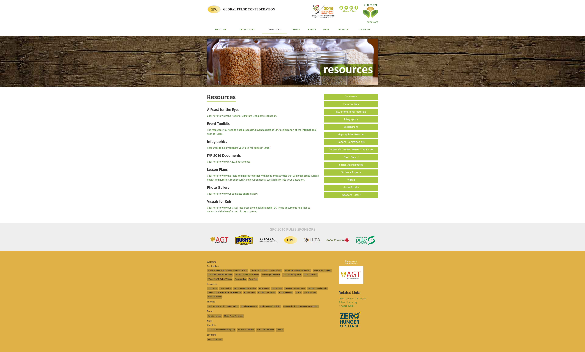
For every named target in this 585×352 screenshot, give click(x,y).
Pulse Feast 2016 (310, 275)
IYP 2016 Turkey (346, 306)
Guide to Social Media (322, 271)
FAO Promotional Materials (351, 111)
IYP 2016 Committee (246, 330)
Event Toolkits (351, 104)
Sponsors (364, 29)
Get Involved (247, 29)
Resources (274, 29)
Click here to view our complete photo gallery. (232, 193)
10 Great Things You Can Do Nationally (266, 271)
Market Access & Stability (270, 306)
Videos (351, 180)
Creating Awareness (249, 306)
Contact (280, 330)
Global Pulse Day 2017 (292, 275)
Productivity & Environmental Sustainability (300, 306)
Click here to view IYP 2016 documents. (229, 161)
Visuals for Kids (351, 187)
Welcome (220, 29)
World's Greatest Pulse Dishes (247, 275)
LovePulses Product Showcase (220, 275)
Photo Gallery (351, 157)
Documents (351, 96)
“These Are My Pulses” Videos (220, 279)
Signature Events (214, 316)
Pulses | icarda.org (348, 302)
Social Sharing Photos (351, 165)
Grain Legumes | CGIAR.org (352, 299)
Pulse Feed (253, 279)
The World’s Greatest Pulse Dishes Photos (351, 149)
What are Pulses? (351, 195)
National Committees (265, 330)
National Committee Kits (351, 142)
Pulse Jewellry (240, 279)
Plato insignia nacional (271, 275)
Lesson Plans (351, 127)
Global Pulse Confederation (241, 9)
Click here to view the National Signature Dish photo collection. (242, 116)
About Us (343, 29)
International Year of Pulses (370, 11)
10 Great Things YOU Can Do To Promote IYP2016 (228, 271)
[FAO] (323, 9)
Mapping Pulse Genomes (351, 134)
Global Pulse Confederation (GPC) (221, 330)
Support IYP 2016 (215, 339)
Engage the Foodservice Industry (297, 271)
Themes (295, 29)
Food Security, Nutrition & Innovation (223, 306)
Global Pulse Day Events (233, 316)
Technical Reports (351, 172)
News (326, 29)
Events (312, 29)
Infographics (351, 119)
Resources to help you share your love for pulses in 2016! (238, 148)
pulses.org (372, 22)
